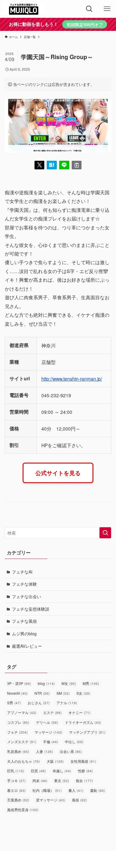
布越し (62, 770)
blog (46, 683)
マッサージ (48, 732)
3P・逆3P (19, 683)
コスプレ (18, 722)
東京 (61, 780)
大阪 (55, 761)
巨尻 (38, 770)
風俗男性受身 (22, 809)
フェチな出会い (26, 596)
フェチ (17, 732)
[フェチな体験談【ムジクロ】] (23, 9)
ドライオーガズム (83, 722)
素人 (75, 790)
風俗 (79, 799)
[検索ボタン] (89, 9)
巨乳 (15, 770)
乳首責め (18, 751)
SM (63, 693)
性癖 (85, 770)
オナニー (79, 712)
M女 (69, 683)
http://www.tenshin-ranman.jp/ (71, 378)
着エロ (16, 790)
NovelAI (17, 693)
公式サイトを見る (58, 473)
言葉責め (18, 799)
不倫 (50, 741)
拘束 (39, 780)
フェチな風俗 (24, 621)
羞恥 (97, 790)
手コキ (16, 780)
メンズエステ (21, 741)
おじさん (39, 702)
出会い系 (71, 751)
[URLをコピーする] (77, 165)
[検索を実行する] (105, 532)
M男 (91, 683)
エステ (52, 712)
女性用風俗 (83, 761)
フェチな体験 (24, 584)
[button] (40, 165)
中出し (74, 741)
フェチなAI (22, 572)
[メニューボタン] (107, 9)
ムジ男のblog (24, 633)
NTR (42, 693)
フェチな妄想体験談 (30, 609)
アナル (67, 702)
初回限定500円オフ (85, 24)
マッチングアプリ (87, 732)
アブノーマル (21, 712)
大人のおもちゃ (23, 761)
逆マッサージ (50, 799)
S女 (83, 693)
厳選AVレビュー (27, 646)
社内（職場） (47, 790)
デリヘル (47, 722)
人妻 (44, 751)
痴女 (84, 780)
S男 (14, 702)
